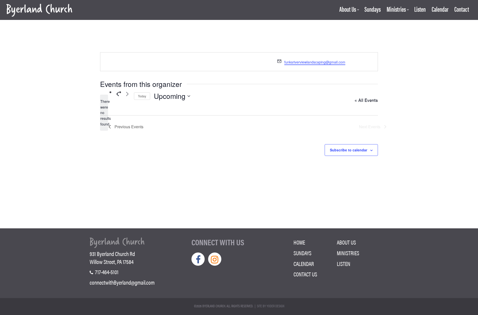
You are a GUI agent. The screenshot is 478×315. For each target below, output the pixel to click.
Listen (420, 9)
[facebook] (198, 259)
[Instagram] (214, 259)
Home (299, 242)
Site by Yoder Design (270, 305)
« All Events (366, 100)
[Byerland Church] (39, 10)
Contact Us (305, 274)
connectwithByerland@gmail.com (122, 282)
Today (142, 96)
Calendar (440, 9)
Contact (461, 9)
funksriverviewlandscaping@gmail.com (314, 62)
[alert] (104, 113)
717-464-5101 (106, 272)
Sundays (372, 9)
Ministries (396, 9)
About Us (347, 9)
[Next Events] (127, 94)
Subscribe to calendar (348, 149)
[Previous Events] (117, 94)
